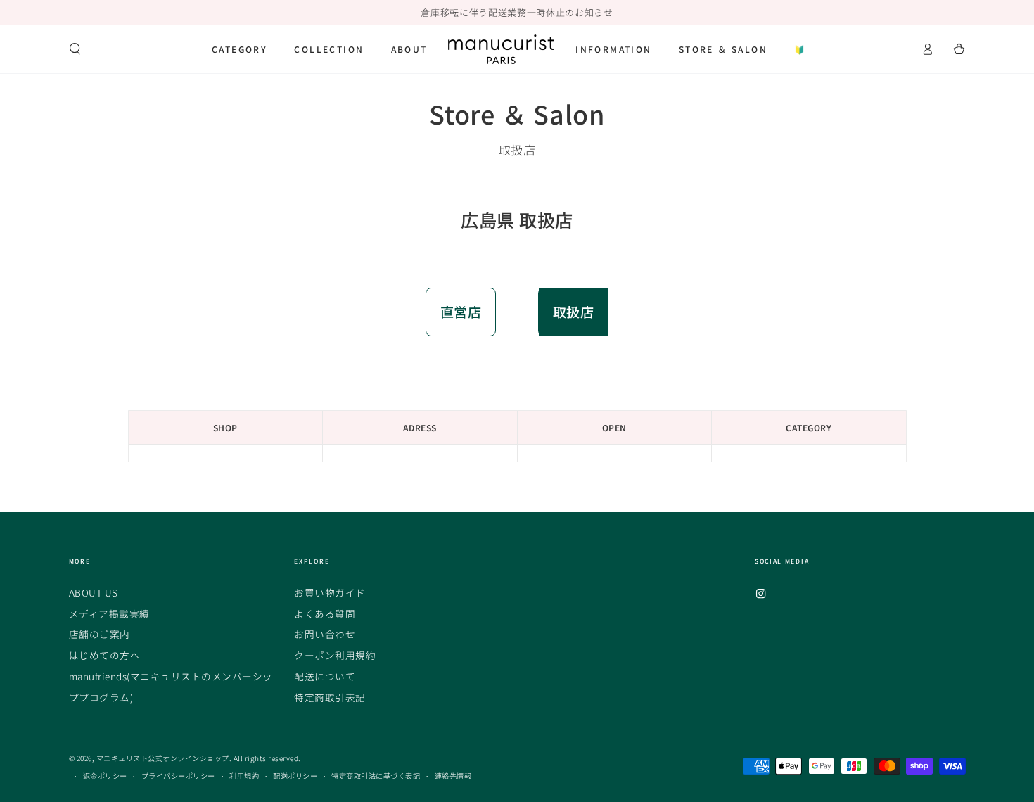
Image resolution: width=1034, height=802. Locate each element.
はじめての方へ (105, 655)
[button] (75, 49)
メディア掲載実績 (109, 613)
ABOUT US (93, 592)
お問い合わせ (324, 634)
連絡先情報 (453, 775)
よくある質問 (324, 613)
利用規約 (244, 775)
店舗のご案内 (99, 634)
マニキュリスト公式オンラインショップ (162, 758)
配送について (324, 676)
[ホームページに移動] (501, 49)
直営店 (461, 311)
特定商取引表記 (330, 697)
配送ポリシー (295, 775)
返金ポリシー (105, 775)
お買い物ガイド (330, 592)
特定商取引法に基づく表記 (375, 775)
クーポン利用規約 (335, 655)
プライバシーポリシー (178, 775)
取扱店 (573, 311)
